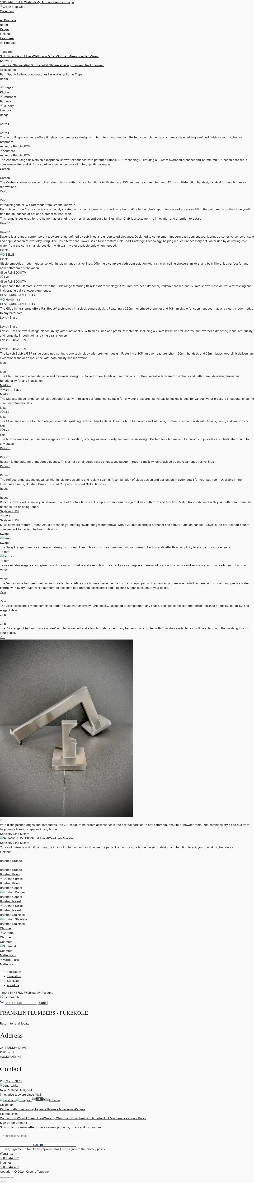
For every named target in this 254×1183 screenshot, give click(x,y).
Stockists (13, 980)
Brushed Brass (10, 874)
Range (4, 29)
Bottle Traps (74, 74)
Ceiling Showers (72, 65)
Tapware (40, 1109)
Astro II (5, 124)
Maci (3, 362)
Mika (3, 407)
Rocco (4, 488)
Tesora (4, 552)
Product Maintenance (113, 1118)
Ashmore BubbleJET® (15, 146)
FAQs (18, 1118)
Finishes (5, 33)
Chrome (5, 928)
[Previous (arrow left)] (1, 1181)
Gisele (4, 250)
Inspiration (14, 971)
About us (13, 985)
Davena (5, 223)
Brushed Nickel (10, 901)
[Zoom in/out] (1, 1177)
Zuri (2, 637)
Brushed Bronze (11, 861)
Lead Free (7, 38)
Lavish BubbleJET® (13, 340)
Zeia (3, 592)
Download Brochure (84, 1118)
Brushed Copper (11, 888)
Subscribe (38, 1145)
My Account (44, 2)
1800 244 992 (9, 1158)
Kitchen (5, 1109)
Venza (4, 570)
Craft (3, 191)
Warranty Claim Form (57, 1118)
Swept (4, 534)
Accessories (66, 1109)
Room (4, 24)
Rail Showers (34, 65)
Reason (5, 448)
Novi (3, 425)
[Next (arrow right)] (5, 1181)
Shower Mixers (67, 56)
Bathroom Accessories (32, 74)
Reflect (5, 466)
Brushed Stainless (12, 915)
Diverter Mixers (88, 56)
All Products (8, 20)
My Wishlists (27, 2)
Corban (5, 169)
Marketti (5, 385)
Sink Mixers (8, 56)
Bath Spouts (8, 74)
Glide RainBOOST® (13, 272)
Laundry (29, 1109)
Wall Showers (52, 65)
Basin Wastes (57, 74)
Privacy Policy (137, 1118)
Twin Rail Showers (12, 65)
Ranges (80, 1109)
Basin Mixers (24, 56)
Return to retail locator (15, 1023)
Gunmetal (6, 942)
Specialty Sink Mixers (14, 834)
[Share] (8, 1177)
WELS (26, 1118)
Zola (3, 615)
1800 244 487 (9, 2)
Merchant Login (63, 2)
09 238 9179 (13, 1081)
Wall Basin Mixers (45, 56)
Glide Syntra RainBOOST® (17, 295)
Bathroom (17, 1109)
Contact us (7, 1118)
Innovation (14, 976)
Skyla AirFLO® (9, 511)
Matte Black (8, 955)
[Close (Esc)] (12, 1177)
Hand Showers (94, 65)
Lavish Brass (8, 317)
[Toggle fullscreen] (5, 1177)
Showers (52, 1109)
